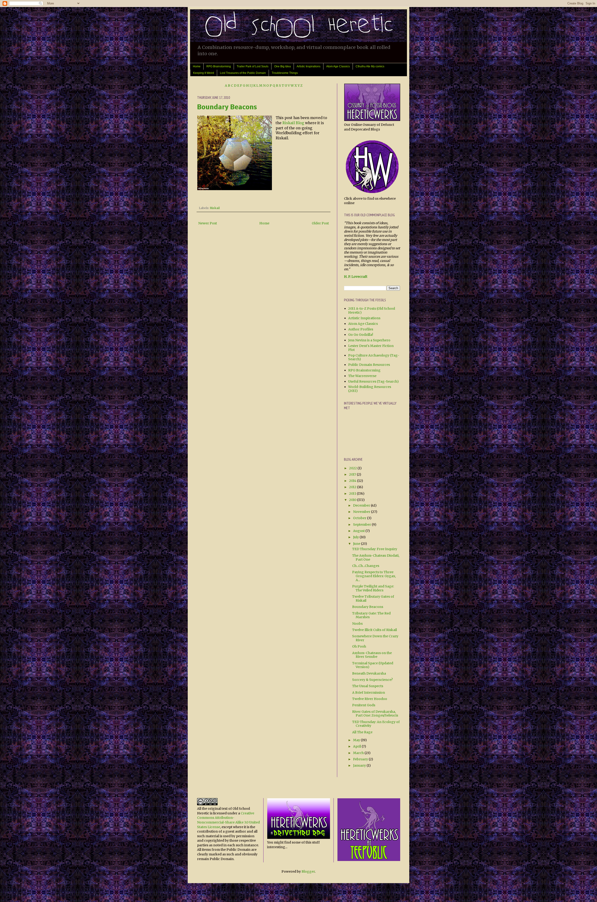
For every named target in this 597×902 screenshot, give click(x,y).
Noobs (357, 623)
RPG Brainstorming (218, 66)
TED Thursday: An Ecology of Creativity (376, 724)
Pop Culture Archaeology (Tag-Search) (373, 357)
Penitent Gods (363, 705)
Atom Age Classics (338, 66)
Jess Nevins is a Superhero (369, 340)
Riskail (215, 208)
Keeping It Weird (203, 73)
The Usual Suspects (367, 686)
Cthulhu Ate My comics (370, 66)
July (356, 537)
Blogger (308, 871)
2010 (353, 500)
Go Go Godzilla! (360, 335)
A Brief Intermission (368, 692)
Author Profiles (360, 329)
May (357, 740)
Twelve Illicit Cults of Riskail (374, 630)
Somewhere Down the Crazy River (375, 638)
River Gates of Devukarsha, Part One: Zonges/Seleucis (375, 714)
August (359, 531)
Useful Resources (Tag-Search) (373, 381)
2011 (353, 493)
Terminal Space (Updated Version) (372, 665)
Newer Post (207, 223)
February (361, 759)
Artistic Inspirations (308, 66)
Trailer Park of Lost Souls (252, 66)
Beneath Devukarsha (369, 673)
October (360, 518)
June (357, 544)
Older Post (320, 223)
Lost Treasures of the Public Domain (243, 73)
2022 (353, 468)
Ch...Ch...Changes (365, 566)
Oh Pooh (359, 646)
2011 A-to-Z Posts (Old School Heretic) (371, 310)
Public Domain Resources (369, 365)
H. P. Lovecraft (355, 276)
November (362, 512)
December (362, 505)
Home (197, 66)
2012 (353, 487)
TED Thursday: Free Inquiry (374, 549)
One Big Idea (282, 66)
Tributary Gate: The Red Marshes (371, 615)
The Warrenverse (362, 376)
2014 (353, 481)
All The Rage (362, 732)
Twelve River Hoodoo (369, 699)
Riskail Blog (293, 123)
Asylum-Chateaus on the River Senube (372, 655)
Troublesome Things (285, 73)
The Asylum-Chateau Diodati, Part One (375, 557)
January (360, 765)
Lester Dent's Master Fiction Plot (371, 348)
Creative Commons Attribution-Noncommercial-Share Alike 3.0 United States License (228, 820)
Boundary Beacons (227, 107)
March (358, 753)
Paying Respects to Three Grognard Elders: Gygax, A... (374, 576)
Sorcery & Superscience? (372, 680)
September (362, 524)
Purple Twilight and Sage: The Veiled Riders (373, 588)
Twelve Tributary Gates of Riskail (373, 598)
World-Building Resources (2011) (369, 389)
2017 (353, 474)
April (357, 746)
